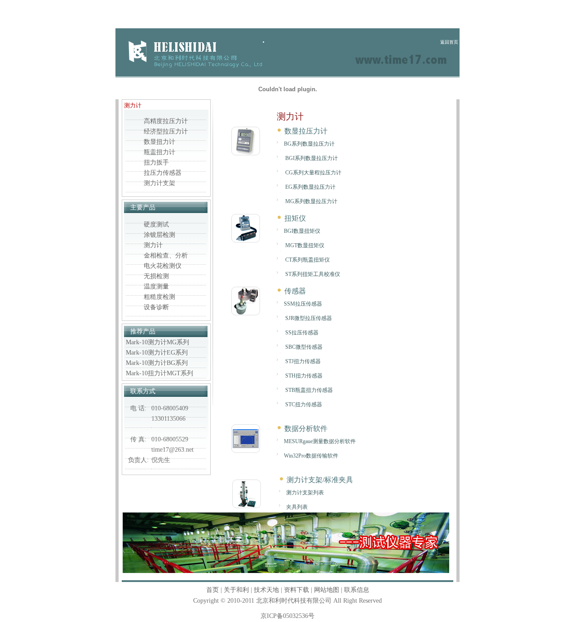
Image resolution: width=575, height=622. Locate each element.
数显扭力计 (159, 141)
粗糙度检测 (159, 296)
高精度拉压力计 (166, 121)
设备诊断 (156, 307)
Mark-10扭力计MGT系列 (159, 373)
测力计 (153, 245)
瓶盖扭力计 (159, 152)
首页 (212, 589)
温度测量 (156, 286)
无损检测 (156, 276)
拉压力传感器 (162, 172)
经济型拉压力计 (166, 131)
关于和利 (236, 589)
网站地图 (326, 589)
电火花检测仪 (162, 265)
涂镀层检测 (159, 234)
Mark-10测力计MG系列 (157, 342)
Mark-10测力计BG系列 (157, 363)
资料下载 (296, 589)
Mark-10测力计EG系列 (157, 352)
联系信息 (356, 589)
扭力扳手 (156, 162)
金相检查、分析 (166, 255)
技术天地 (266, 589)
